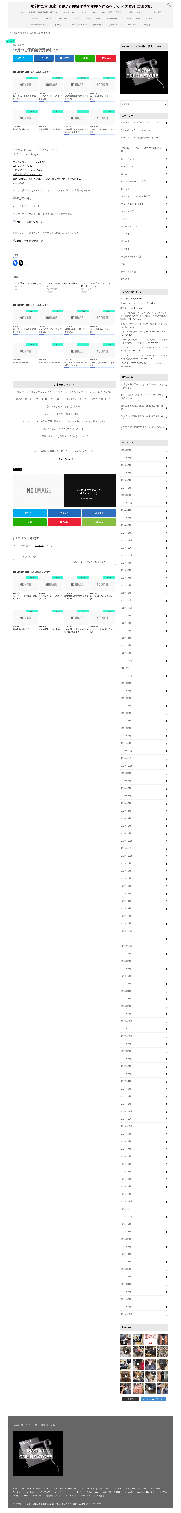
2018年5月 (126, 983)
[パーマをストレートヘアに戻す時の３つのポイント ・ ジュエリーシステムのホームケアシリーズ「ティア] (162, 1364)
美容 (123, 264)
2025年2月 (126, 488)
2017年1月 (126, 1104)
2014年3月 (126, 1292)
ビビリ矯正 (156, 12)
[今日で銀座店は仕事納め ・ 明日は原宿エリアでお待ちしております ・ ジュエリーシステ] (125, 1364)
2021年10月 (126, 675)
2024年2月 (126, 525)
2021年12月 (126, 660)
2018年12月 (126, 931)
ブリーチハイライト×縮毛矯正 (135, 196)
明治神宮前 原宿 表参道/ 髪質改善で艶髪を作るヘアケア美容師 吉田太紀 (90, 6)
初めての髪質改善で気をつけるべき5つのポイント (143, 428)
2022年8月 (126, 623)
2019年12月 (126, 841)
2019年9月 (126, 863)
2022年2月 (126, 645)
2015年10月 (126, 1216)
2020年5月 (126, 803)
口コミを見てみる (64, 458)
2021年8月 (126, 691)
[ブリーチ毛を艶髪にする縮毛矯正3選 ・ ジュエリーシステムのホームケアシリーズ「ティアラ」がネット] (138, 1388)
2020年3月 (126, 818)
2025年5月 (126, 465)
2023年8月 (126, 570)
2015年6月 (126, 1247)
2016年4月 (126, 1171)
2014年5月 (126, 1276)
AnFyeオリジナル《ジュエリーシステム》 (141, 122)
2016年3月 (126, 1179)
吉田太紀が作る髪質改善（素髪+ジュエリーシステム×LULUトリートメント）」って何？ (63, 12)
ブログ (18, 469)
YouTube (48, 18)
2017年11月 (126, 1029)
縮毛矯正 (125, 249)
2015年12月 (126, 1201)
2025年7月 (126, 458)
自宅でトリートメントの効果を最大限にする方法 (143, 324)
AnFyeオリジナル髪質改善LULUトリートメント (142, 139)
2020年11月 (126, 758)
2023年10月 (126, 555)
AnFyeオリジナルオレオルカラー (137, 130)
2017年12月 (126, 1021)
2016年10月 (126, 1126)
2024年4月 (126, 510)
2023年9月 (126, 563)
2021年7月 (126, 698)
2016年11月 (126, 1119)
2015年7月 (126, 1239)
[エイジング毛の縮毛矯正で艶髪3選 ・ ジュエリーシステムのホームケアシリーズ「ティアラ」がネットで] (138, 1351)
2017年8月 (126, 1051)
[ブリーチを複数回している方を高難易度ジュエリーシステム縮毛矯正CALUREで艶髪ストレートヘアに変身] (138, 1364)
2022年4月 (126, 638)
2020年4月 (126, 811)
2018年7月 (126, 969)
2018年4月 (126, 991)
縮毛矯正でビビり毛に (131, 256)
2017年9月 (126, 1044)
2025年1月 (126, 495)
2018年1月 (126, 1014)
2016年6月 (126, 1156)
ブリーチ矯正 (34, 18)
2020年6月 (126, 796)
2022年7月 (126, 630)
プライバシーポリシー (78, 25)
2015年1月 (126, 1269)
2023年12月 (126, 540)
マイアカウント (59, 25)
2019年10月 (126, 856)
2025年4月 (126, 473)
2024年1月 (126, 533)
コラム (124, 174)
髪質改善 (125, 279)
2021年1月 (126, 743)
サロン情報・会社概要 (131, 18)
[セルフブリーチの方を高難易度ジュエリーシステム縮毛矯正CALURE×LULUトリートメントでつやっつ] (150, 1364)
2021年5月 (126, 713)
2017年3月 (126, 1089)
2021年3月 (126, 728)
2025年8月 (126, 450)
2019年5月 (126, 893)
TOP (21, 12)
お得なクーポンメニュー (137, 12)
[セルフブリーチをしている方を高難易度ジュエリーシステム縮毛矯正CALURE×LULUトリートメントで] (138, 1376)
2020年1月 (126, 833)
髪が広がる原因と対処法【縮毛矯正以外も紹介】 (142, 407)
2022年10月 (126, 608)
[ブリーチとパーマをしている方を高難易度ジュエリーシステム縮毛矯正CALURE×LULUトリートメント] (150, 1388)
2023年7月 (126, 578)
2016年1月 (126, 1194)
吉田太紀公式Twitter (23, 166)
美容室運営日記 (128, 271)
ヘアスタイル (127, 234)
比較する (147, 25)
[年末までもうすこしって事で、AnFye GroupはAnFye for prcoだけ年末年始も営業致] (162, 1376)
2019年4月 (126, 901)
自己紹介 (124, 298)
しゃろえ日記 (127, 159)
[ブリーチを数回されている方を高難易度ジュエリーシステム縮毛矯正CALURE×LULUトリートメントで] (125, 1351)
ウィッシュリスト (115, 25)
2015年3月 (126, 1261)
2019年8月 (126, 871)
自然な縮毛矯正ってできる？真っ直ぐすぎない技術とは (142, 386)
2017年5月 (126, 1074)
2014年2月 (126, 1299)
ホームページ (133, 25)
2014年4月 (126, 1284)
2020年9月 (126, 773)
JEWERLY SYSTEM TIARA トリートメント (141, 363)
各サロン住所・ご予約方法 (112, 12)
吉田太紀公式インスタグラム (27, 174)
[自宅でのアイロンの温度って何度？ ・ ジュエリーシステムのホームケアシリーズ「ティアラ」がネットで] (150, 1376)
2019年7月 (126, 878)
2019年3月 (126, 908)
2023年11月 (126, 548)
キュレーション (128, 166)
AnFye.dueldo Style (39, 25)
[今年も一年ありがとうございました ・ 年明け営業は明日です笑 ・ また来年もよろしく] (162, 1351)
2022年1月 (126, 653)
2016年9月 (126, 1134)
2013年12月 (126, 1314)
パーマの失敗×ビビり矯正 (133, 181)
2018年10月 (126, 946)
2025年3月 (126, 480)
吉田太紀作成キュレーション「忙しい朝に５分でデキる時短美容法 (47, 178)
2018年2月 (126, 1006)
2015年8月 (126, 1231)
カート (87, 18)
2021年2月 (126, 736)
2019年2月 (126, 916)
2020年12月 (126, 751)
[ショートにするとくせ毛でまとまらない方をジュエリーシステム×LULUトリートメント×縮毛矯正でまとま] (125, 1376)
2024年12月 (126, 503)
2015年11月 (126, 1209)
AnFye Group (112, 18)
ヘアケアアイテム (129, 226)
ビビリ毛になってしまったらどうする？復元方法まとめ (142, 396)
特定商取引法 (98, 25)
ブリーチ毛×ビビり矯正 (132, 204)
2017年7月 (126, 1059)
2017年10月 (126, 1036)
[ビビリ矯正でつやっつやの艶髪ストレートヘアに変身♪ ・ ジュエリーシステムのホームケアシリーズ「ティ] (125, 1388)
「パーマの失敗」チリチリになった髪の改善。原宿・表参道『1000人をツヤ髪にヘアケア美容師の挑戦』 (143, 316)
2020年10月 (126, 766)
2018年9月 (126, 953)
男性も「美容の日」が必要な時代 (28, 283)
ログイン (39, 545)
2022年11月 (126, 600)
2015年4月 (126, 1254)
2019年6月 (126, 886)
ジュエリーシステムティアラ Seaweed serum (142, 332)
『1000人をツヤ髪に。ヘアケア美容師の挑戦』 (141, 149)
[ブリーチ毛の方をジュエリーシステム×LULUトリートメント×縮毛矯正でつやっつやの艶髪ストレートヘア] (162, 1339)
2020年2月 (126, 826)
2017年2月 (126, 1096)
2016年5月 (126, 1164)
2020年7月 (126, 788)
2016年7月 (126, 1149)
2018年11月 (126, 938)
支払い (98, 18)
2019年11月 (126, 848)
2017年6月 (126, 1066)
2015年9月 (126, 1224)
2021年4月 (126, 720)
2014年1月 (126, 1307)
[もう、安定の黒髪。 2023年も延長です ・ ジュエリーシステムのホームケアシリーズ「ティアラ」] (138, 1339)
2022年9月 (126, 615)
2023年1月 (126, 593)
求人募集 (148, 18)
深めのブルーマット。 (131, 303)
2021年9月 (126, 683)
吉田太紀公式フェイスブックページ (31, 170)
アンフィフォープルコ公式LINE (29, 162)
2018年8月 (126, 961)
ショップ (76, 18)
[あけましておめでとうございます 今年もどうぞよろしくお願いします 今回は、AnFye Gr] (150, 1339)
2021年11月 (126, 668)
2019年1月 (126, 923)
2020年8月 (126, 781)
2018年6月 (126, 976)
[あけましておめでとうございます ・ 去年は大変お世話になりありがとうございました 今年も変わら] (150, 1351)
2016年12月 (126, 1111)
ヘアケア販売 (62, 18)
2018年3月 (126, 998)
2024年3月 (126, 518)
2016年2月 (126, 1186)
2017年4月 (126, 1081)
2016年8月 (126, 1141)
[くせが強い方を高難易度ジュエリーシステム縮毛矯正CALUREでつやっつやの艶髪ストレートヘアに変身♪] (125, 1339)
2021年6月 (126, 705)
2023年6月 (126, 585)
